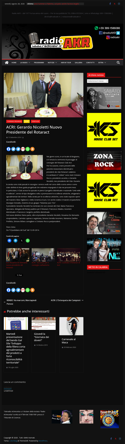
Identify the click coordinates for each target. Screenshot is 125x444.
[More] (32, 147)
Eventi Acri (35, 121)
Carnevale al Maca (69, 341)
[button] (28, 62)
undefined (8, 387)
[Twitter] (13, 147)
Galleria (78, 62)
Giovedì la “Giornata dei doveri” (41, 337)
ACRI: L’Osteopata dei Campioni (65, 300)
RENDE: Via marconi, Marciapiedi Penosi (21, 302)
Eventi (27, 121)
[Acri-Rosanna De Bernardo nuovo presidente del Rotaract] (17, 254)
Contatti (90, 62)
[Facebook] (8, 147)
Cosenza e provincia (14, 121)
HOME (14, 62)
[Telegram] (18, 147)
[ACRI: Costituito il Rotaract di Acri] (68, 254)
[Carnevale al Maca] (71, 318)
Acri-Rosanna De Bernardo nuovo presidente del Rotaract (16, 265)
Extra (100, 62)
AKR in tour (66, 62)
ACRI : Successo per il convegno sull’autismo (40, 263)
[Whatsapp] (28, 147)
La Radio (23, 62)
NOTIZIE (51, 62)
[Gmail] (23, 147)
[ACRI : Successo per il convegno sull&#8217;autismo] (43, 254)
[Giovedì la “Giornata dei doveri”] (44, 318)
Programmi (39, 62)
